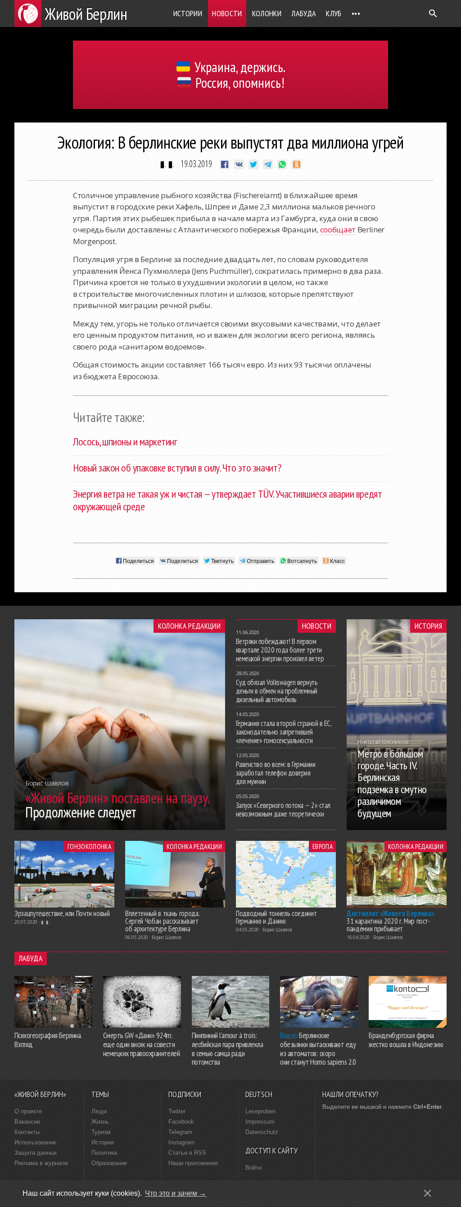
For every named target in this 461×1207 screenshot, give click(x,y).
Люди (99, 1111)
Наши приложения (193, 1163)
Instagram (181, 1142)
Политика (104, 1152)
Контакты (27, 1132)
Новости (227, 13)
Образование (109, 1163)
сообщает (338, 229)
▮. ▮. (167, 164)
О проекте (28, 1111)
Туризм (101, 1132)
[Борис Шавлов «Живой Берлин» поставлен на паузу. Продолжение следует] (119, 827)
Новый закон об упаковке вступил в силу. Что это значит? (177, 468)
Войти (253, 1167)
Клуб (333, 13)
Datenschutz (261, 1132)
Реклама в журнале (41, 1163)
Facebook (181, 1121)
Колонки (267, 13)
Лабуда (303, 13)
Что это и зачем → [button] (175, 1193)
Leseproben (260, 1111)
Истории (188, 13)
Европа (322, 846)
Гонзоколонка (89, 846)
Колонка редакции (189, 626)
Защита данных (35, 1152)
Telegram (180, 1132)
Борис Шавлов (166, 937)
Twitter (176, 1111)
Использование (35, 1142)
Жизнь (100, 1121)
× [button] (427, 1193)
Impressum (260, 1121)
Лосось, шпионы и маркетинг (125, 442)
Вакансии (27, 1121)
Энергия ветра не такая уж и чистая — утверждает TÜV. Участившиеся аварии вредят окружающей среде (227, 500)
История (428, 626)
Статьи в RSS (187, 1152)
